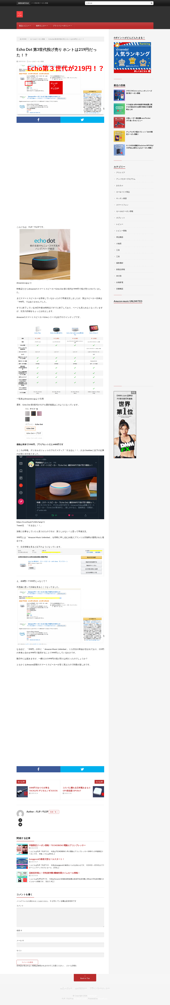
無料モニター (41, 26)
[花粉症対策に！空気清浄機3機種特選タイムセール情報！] (22, 877)
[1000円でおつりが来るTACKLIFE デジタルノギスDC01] (22, 791)
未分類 (118, 276)
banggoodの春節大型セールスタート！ (46, 859)
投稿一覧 (53, 812)
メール (20, 940)
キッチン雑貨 (121, 198)
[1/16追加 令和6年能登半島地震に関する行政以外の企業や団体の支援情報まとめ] (119, 109)
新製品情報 (120, 269)
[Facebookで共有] (38, 120)
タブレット (120, 218)
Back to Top (85, 978)
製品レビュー (24, 26)
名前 (19, 930)
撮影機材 (119, 263)
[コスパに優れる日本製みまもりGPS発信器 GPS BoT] (98, 791)
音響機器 (119, 289)
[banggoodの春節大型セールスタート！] (22, 863)
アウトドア (120, 172)
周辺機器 (119, 237)
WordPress (103, 999)
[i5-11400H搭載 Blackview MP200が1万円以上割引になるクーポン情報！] (119, 150)
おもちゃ (119, 185)
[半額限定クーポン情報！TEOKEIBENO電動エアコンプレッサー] (22, 849)
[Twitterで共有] (82, 120)
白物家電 (119, 282)
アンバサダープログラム (125, 179)
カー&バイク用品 (123, 192)
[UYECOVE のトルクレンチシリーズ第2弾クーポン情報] (119, 95)
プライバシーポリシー (61, 26)
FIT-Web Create (80, 999)
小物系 (118, 243)
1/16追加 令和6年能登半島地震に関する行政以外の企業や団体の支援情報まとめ (139, 106)
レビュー (119, 224)
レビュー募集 (121, 231)
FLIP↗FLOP (92, 996)
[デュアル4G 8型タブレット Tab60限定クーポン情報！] (119, 136)
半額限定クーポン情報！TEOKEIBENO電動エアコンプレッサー (57, 845)
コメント (20, 905)
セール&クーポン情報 (36, 61)
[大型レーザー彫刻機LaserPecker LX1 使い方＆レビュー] (119, 122)
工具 (118, 250)
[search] (151, 3)
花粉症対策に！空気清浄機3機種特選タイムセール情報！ (54, 873)
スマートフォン (122, 205)
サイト (19, 950)
